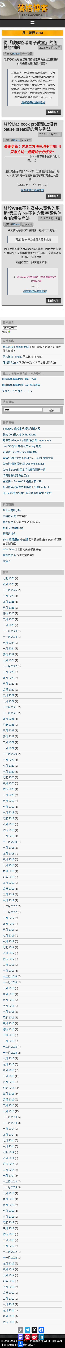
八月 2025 (8, 607)
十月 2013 (8, 1193)
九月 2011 (8, 1310)
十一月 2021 (10, 712)
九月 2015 (8, 1064)
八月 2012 (8, 1269)
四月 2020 (8, 783)
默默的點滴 (9, 555)
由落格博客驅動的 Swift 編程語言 (21, 385)
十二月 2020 (10, 753)
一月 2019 (8, 835)
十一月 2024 (10, 636)
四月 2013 (8, 1228)
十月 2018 (8, 847)
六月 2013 (8, 1216)
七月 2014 (8, 1140)
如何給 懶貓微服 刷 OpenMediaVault (23, 463)
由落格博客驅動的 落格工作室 (19, 378)
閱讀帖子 (53, 111)
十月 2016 (8, 988)
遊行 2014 (8, 1163)
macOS (26, 140)
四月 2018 (8, 882)
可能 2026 (8, 578)
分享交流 (27, 53)
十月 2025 (8, 595)
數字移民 (8, 521)
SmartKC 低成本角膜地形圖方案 (21, 428)
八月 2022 (8, 683)
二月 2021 (8, 742)
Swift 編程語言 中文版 (15, 539)
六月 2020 (8, 771)
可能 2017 (8, 947)
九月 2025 (8, 601)
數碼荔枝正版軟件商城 (16, 346)
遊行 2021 (8, 736)
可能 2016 (8, 1017)
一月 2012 (8, 1304)
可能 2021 (8, 724)
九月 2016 (8, 994)
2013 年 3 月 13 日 (49, 218)
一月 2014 (8, 1175)
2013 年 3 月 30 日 (49, 47)
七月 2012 (8, 1275)
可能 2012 (8, 1280)
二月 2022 (8, 695)
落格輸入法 (9, 516)
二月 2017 (8, 964)
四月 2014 (8, 1158)
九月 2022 (8, 677)
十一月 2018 (10, 841)
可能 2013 (8, 1222)
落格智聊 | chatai (12, 356)
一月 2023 (8, 660)
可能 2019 (8, 818)
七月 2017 (8, 935)
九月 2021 (8, 718)
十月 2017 (8, 917)
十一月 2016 (10, 982)
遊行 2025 (8, 613)
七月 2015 (8, 1076)
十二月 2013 (10, 1181)
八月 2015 (8, 1070)
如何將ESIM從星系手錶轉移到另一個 (24, 469)
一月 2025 (8, 625)
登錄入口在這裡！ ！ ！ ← (17, 390)
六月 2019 (8, 812)
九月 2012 (8, 1263)
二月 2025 (8, 619)
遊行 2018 (8, 888)
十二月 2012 (10, 1251)
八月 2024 (8, 642)
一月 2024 (8, 648)
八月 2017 (8, 929)
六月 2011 (8, 1316)
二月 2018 (8, 894)
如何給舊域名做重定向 (16, 475)
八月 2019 (8, 800)
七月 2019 (8, 806)
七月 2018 (8, 865)
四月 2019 (8, 824)
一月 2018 (8, 900)
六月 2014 (8, 1146)
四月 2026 (8, 584)
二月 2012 (8, 1298)
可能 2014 (8, 1152)
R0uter (16, 53)
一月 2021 (8, 748)
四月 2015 (8, 1093)
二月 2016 (8, 1035)
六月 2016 (8, 1011)
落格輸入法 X (10, 362)
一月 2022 (8, 701)
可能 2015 (8, 1087)
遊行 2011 (8, 1322)
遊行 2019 (8, 830)
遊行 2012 (8, 1292)
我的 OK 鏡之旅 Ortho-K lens (19, 434)
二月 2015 (8, 1105)
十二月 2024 (10, 631)
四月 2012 (8, 1286)
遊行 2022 (8, 689)
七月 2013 (8, 1210)
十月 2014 (8, 1128)
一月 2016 (8, 1040)
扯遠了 (7, 561)
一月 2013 (8, 1245)
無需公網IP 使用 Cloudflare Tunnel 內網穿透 (28, 457)
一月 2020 (8, 794)
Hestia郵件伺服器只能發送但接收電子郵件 (27, 493)
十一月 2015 (10, 1052)
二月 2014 (8, 1169)
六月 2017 (8, 941)
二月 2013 (8, 1240)
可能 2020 (8, 777)
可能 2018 (8, 876)
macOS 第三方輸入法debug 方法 (22, 446)
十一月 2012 (10, 1257)
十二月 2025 (10, 589)
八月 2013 (8, 1204)
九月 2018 (8, 853)
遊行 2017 (8, 958)
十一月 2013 (10, 1187)
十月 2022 (8, 671)
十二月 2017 (10, 906)
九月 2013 (8, 1198)
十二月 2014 (10, 1116)
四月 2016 (8, 1023)
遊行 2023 (8, 654)
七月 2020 (8, 765)
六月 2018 (8, 871)
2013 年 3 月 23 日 (49, 134)
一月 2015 (8, 1111)
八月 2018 (8, 859)
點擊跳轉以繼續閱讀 (33, 102)
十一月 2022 (10, 666)
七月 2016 (8, 1005)
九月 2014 (8, 1134)
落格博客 (32, 8)
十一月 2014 (10, 1122)
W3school (8, 549)
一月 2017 (8, 970)
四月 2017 (8, 953)
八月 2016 (8, 999)
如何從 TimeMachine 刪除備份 (20, 451)
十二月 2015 (10, 1046)
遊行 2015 (8, 1099)
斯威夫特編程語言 (13, 527)
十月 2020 (8, 759)
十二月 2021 (10, 707)
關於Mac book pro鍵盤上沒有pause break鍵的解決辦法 (30, 126)
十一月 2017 (10, 912)
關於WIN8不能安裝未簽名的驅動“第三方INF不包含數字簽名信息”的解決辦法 (32, 213)
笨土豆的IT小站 (12, 510)
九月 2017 (8, 923)
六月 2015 (8, 1081)
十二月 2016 (10, 976)
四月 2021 (8, 730)
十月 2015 (8, 1058)
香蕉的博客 (9, 533)
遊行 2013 (8, 1234)
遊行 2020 (8, 789)
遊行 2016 (8, 1029)
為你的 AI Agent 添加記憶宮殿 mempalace (27, 440)
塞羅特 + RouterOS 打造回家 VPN (22, 481)
